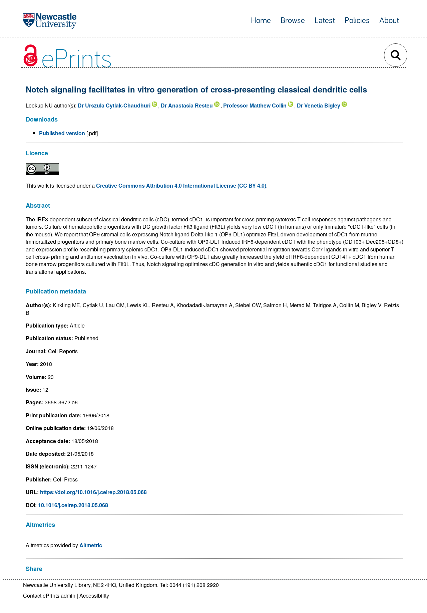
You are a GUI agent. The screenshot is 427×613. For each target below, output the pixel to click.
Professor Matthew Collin (255, 105)
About (389, 20)
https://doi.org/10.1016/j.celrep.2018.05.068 (93, 492)
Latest (325, 20)
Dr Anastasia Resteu (187, 105)
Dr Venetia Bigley (318, 105)
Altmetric (90, 545)
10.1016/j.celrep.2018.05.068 (73, 505)
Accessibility (94, 595)
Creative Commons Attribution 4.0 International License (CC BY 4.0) (181, 185)
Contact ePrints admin (49, 595)
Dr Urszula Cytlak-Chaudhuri (114, 105)
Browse (293, 20)
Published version (62, 133)
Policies (357, 20)
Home (261, 20)
